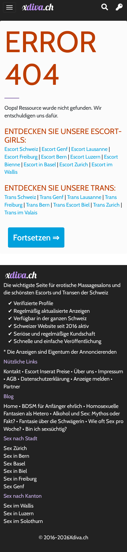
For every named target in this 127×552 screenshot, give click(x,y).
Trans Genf (52, 197)
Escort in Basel (40, 164)
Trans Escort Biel (71, 205)
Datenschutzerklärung (45, 379)
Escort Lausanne (89, 149)
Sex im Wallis (18, 505)
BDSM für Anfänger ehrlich (52, 406)
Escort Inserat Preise (47, 371)
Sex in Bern (16, 456)
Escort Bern (54, 157)
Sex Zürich (15, 448)
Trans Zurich (106, 205)
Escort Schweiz (21, 149)
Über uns (84, 371)
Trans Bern (38, 205)
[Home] (38, 7)
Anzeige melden (92, 379)
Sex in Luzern (19, 513)
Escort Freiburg (21, 157)
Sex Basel (14, 463)
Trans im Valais (20, 212)
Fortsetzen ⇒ (36, 237)
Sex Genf (14, 486)
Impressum (110, 371)
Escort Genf (55, 149)
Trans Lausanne (84, 197)
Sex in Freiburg (20, 479)
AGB (11, 379)
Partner (12, 386)
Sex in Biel (15, 471)
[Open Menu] (9, 7)
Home (11, 406)
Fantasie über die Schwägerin (51, 421)
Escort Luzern (85, 157)
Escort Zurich (73, 164)
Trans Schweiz (20, 197)
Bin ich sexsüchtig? (46, 429)
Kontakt (12, 371)
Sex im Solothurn (23, 521)
